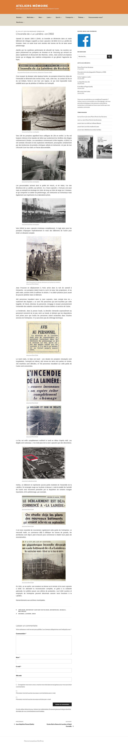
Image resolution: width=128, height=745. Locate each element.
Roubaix (19, 17)
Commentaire (21, 633)
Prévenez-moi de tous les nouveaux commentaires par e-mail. (36, 693)
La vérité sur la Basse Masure (93, 123)
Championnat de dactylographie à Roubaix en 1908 (91, 72)
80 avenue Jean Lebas (83, 91)
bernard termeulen (37, 31)
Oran (34, 613)
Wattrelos (30, 17)
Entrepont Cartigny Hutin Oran (37, 610)
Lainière (28, 613)
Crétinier (21, 610)
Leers (49, 17)
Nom (18, 657)
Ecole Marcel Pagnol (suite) (85, 86)
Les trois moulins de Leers (92, 126)
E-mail (18, 666)
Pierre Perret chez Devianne (85, 67)
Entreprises (54, 610)
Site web (19, 675)
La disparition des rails (83, 82)
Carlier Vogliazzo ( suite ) (84, 77)
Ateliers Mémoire (32, 6)
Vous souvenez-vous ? (95, 17)
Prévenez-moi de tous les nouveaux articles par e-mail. (33, 699)
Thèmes (80, 17)
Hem (40, 17)
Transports (69, 17)
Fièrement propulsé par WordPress (34, 741)
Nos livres (19, 22)
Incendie (21, 613)
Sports (58, 17)
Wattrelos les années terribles (93, 129)
